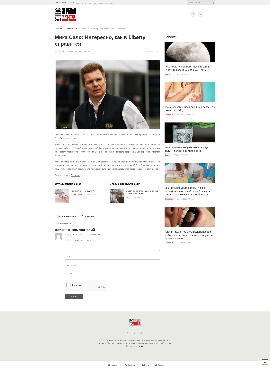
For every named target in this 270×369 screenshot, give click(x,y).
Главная (58, 28)
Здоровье (169, 114)
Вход (146, 364)
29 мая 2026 (182, 114)
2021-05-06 (91, 194)
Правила (131, 364)
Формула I (72, 28)
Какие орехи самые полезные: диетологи (95, 2)
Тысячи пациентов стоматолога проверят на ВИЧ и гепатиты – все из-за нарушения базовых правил (189, 235)
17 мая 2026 (182, 242)
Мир (128, 197)
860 (192, 242)
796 (192, 114)
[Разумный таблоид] (65, 14)
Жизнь (167, 74)
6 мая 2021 (72, 51)
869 (190, 74)
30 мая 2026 (180, 74)
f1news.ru (75, 175)
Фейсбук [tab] (89, 216)
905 (192, 199)
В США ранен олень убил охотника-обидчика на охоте (142, 191)
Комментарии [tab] (69, 216)
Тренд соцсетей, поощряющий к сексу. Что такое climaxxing (190, 108)
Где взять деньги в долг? (82, 190)
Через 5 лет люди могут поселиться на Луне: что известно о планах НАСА (187, 68)
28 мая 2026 (180, 155)
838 (190, 155)
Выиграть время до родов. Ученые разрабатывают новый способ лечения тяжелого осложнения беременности (187, 191)
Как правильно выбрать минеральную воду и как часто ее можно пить (187, 148)
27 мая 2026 (182, 199)
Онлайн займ (77, 194)
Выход (161, 364)
